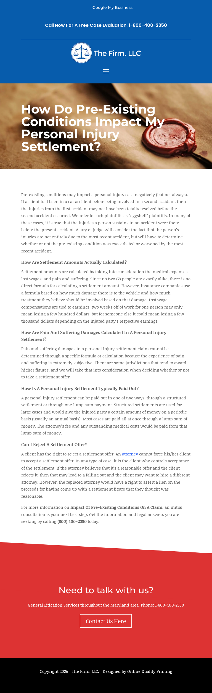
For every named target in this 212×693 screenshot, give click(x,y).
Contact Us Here (106, 621)
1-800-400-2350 (169, 605)
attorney (130, 454)
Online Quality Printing (149, 671)
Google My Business (112, 7)
